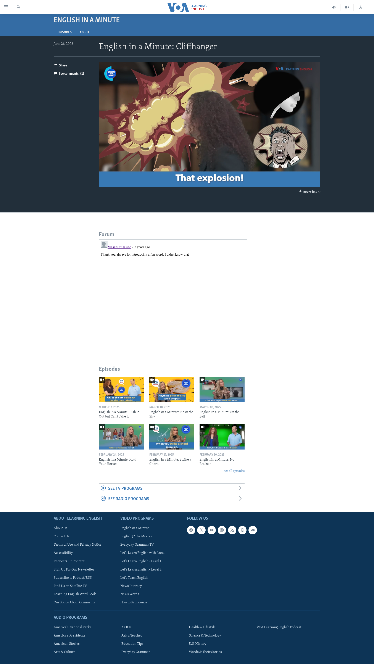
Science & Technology (205, 635)
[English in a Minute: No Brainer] (222, 437)
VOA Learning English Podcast (279, 627)
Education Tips (132, 644)
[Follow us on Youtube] (212, 530)
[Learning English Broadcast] (333, 7)
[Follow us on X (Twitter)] (201, 530)
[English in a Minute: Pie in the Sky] (171, 389)
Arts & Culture (64, 652)
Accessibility (63, 553)
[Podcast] (242, 530)
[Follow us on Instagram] (222, 530)
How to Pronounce (133, 602)
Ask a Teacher (131, 635)
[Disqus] (173, 294)
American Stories (67, 644)
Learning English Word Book (75, 594)
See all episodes (234, 471)
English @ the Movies (136, 536)
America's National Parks (72, 627)
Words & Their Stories (205, 652)
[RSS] (232, 530)
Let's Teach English (134, 578)
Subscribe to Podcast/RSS (73, 578)
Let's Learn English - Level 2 (140, 569)
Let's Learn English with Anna (142, 553)
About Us (60, 528)
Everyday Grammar (135, 652)
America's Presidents (69, 635)
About (84, 32)
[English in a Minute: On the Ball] (222, 389)
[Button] (60, 66)
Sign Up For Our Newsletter (74, 569)
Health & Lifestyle (202, 627)
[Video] (347, 7)
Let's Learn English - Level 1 (140, 561)
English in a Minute (134, 528)
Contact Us (61, 536)
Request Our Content (69, 561)
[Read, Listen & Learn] (360, 7)
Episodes (65, 32)
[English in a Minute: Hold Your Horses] (121, 437)
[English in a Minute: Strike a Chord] (171, 437)
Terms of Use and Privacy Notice (78, 544)
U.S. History (197, 644)
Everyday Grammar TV (137, 544)
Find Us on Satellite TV (70, 586)
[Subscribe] (252, 530)
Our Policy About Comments (74, 602)
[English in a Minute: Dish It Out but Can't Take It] (121, 389)
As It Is (126, 627)
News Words (129, 594)
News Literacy (131, 586)
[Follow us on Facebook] (191, 530)
